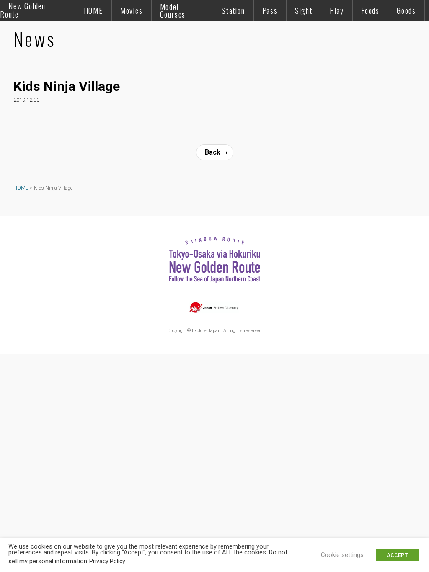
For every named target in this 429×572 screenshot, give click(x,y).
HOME (93, 10)
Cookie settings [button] (342, 555)
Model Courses (173, 10)
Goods (406, 10)
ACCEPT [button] (397, 555)
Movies (131, 10)
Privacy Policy (107, 561)
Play (337, 10)
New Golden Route (23, 10)
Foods (370, 10)
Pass (270, 10)
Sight (304, 10)
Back (212, 152)
